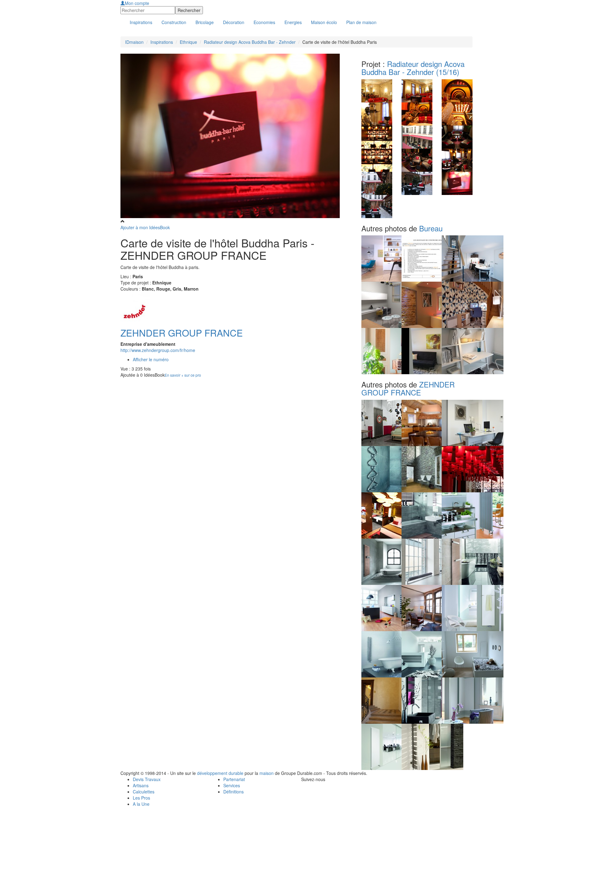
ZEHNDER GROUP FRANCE (181, 332)
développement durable (220, 773)
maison (266, 773)
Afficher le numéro (151, 359)
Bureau (431, 228)
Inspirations (161, 42)
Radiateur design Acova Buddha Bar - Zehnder (250, 42)
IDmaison (134, 42)
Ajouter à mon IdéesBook (145, 227)
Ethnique (188, 42)
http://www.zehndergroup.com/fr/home (157, 350)
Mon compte (137, 3)
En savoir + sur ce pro (183, 375)
